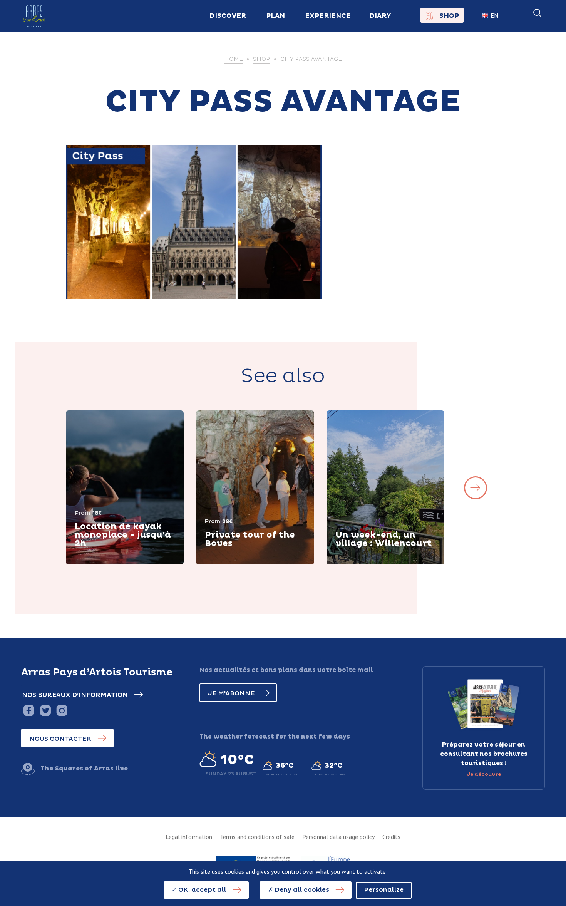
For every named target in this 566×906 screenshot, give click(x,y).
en (494, 15)
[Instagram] (61, 710)
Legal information (189, 837)
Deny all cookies (301, 890)
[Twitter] (45, 710)
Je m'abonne (231, 693)
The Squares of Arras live (84, 768)
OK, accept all (201, 890)
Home (233, 59)
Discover (98, 563)
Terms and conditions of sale (257, 837)
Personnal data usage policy (338, 837)
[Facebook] (28, 710)
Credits (391, 837)
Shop (449, 16)
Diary (380, 16)
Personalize (384, 890)
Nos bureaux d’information (75, 695)
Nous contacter (60, 739)
